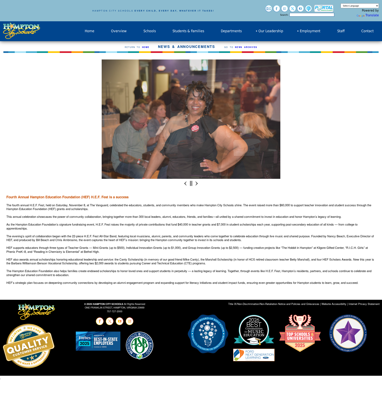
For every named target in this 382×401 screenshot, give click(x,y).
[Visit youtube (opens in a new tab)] (300, 10)
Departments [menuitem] (231, 31)
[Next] (196, 183)
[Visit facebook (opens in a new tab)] (277, 10)
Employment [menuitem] (310, 31)
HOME (145, 47)
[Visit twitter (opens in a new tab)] (292, 10)
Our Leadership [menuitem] (270, 31)
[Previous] (185, 183)
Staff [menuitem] (341, 31)
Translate (372, 15)
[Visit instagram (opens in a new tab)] (284, 10)
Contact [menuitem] (367, 31)
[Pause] (191, 183)
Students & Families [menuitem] (188, 31)
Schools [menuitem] (149, 31)
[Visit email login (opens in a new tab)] (269, 10)
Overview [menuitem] (119, 31)
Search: (284, 15)
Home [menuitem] (89, 31)
